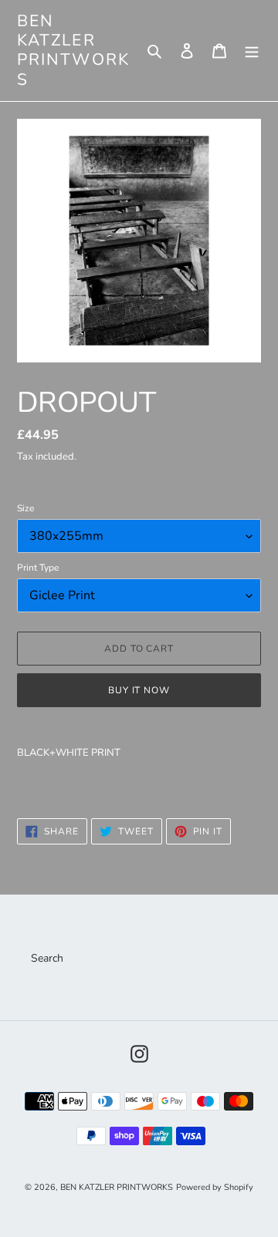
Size (25, 508)
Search (47, 958)
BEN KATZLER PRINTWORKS (73, 50)
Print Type (38, 567)
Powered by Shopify (214, 1187)
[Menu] (252, 51)
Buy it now (139, 690)
